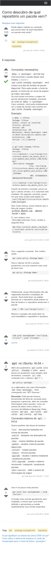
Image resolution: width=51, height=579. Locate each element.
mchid (32, 514)
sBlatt (32, 350)
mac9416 (31, 240)
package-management (27, 41)
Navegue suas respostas (13, 23)
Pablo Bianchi (29, 476)
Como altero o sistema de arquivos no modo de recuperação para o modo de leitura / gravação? (24, 540)
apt (13, 41)
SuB (32, 280)
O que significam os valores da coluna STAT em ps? (25, 535)
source (23, 79)
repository (16, 46)
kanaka (31, 324)
